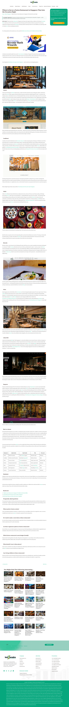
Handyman (39, 699)
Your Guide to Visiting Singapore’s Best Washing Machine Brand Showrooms (29, 632)
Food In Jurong (23, 687)
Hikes (37, 695)
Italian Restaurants (41, 683)
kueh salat (16, 144)
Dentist (22, 691)
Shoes (42, 690)
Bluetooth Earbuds (56, 688)
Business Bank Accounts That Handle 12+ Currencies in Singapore (18, 632)
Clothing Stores (58, 690)
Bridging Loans (28, 703)
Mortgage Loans (18, 703)
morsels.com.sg (8, 251)
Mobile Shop (34, 690)
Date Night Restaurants (28, 685)
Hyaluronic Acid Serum (18, 693)
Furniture (18, 698)
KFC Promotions (54, 669)
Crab (20, 460)
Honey (8, 693)
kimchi (43, 247)
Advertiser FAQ (38, 667)
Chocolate (53, 687)
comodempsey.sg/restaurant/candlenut (12, 147)
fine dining (16, 24)
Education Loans (45, 703)
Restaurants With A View (55, 685)
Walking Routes (33, 695)
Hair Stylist (37, 693)
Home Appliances (45, 688)
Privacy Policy (8, 646)
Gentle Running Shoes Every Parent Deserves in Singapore (19, 604)
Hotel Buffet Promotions (55, 666)
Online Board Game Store (42, 696)
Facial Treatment (34, 691)
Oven (56, 698)
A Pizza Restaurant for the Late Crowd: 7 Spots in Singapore (13, 494)
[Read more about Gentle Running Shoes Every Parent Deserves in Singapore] (19, 599)
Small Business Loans (53, 701)
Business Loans (47, 701)
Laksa (8, 94)
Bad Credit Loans (57, 699)
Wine (24, 685)
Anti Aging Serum (11, 693)
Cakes (51, 687)
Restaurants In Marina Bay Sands (15, 696)
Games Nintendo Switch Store (28, 696)
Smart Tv (11, 699)
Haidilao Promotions (55, 671)
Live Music (42, 695)
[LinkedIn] (13, 670)
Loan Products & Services (23, 701)
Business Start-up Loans (59, 701)
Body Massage (30, 691)
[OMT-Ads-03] (24, 43)
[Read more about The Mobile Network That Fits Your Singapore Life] (8, 626)
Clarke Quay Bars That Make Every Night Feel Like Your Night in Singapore (29, 592)
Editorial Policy (22, 663)
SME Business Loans (9, 703)
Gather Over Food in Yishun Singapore (8, 591)
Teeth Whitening (25, 691)
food (10, 99)
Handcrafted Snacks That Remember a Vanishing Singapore (29, 619)
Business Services (22, 666)
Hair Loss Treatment (40, 691)
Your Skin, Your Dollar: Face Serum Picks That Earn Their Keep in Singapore (40, 605)
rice (5, 97)
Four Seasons (19, 292)
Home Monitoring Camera (20, 699)
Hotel (6, 194)
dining (24, 284)
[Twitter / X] (8, 670)
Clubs (50, 695)
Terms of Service (14, 646)
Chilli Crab (45, 687)
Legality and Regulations (31, 701)
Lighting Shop (53, 696)
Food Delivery (10, 687)
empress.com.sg (14, 393)
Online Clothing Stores (40, 688)
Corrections (21, 664)
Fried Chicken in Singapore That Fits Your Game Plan (19, 579)
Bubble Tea (16, 688)
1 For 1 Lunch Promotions (55, 659)
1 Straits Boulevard (33, 99)
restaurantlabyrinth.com (16, 346)
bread (35, 343)
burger (23, 467)
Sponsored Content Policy (10, 648)
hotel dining (35, 465)
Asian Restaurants (36, 683)
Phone (15, 100)
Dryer (54, 698)
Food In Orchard (18, 687)
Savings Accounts (15, 704)
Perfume (15, 691)
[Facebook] (4, 670)
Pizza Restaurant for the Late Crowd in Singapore (26, 186)
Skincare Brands (23, 693)
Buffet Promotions (54, 667)
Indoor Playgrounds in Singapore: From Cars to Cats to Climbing (8, 606)
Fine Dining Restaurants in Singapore (35, 300)
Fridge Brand (45, 698)
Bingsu (12, 688)
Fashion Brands (34, 688)
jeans (5, 548)
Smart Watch (14, 699)
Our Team (21, 659)
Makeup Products (32, 693)
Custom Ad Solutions (39, 663)
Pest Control (35, 699)
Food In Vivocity (28, 687)
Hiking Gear (39, 695)
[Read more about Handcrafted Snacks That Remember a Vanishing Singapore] (30, 613)
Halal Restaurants (14, 685)
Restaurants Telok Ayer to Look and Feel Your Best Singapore (8, 579)
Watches (52, 688)
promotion (40, 298)
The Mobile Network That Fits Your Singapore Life (8, 631)
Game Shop (22, 696)
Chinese (12, 92)
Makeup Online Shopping (28, 688)
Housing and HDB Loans (33, 703)
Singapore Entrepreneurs (23, 673)
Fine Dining (33, 685)
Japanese (22, 465)
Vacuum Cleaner (40, 698)
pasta (14, 513)
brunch (11, 296)
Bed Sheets (23, 698)
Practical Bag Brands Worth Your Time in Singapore (19, 592)
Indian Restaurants (47, 683)
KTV (34, 696)
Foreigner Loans (48, 699)
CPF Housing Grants (40, 703)
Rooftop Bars (50, 685)
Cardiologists (18, 691)
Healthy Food (58, 691)
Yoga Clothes (44, 693)
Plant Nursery (59, 698)
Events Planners (46, 695)
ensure (41, 484)
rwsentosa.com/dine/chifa (30, 200)
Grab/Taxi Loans (10, 704)
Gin (24, 688)
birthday (42, 329)
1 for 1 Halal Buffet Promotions (56, 658)
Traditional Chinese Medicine (23, 695)
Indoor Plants (49, 696)
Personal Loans (43, 699)
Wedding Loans (50, 703)
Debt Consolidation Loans (12, 701)
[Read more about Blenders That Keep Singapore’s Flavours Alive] (40, 626)
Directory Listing (38, 661)
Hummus (44, 691)
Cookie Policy (20, 646)
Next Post (45, 564)
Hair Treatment (28, 693)
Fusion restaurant (21, 54)
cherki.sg (29, 100)
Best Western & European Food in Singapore (16, 62)
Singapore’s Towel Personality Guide (19, 618)
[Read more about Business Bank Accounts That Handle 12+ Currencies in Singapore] (19, 626)
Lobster (23, 455)
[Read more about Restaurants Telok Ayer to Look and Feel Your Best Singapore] (8, 573)
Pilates (41, 693)
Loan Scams (43, 701)
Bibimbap (37, 687)
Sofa (20, 698)
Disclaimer (25, 646)
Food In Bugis (14, 687)
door (30, 331)
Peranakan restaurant (20, 140)
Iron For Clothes (17, 690)
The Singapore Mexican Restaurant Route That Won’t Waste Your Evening (8, 619)
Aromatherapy (29, 695)
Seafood (32, 683)
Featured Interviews (38, 664)
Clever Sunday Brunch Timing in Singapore (40, 618)
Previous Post (4, 564)
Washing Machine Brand (50, 698)
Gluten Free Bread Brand (52, 691)
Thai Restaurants (59, 683)
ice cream (29, 343)
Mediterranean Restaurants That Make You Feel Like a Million (32, 31)
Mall (12, 340)
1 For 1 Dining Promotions (55, 663)
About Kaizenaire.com (23, 658)
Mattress (26, 698)
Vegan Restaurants (9, 685)
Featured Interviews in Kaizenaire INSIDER (26, 674)
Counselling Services (11, 695)
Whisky (22, 688)
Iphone (22, 690)
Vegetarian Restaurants (20, 685)
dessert (33, 197)
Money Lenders (18, 701)
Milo (20, 462)
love (21, 390)
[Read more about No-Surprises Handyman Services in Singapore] (30, 573)
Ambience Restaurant (45, 685)
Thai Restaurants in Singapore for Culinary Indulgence (34, 394)
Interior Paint (15, 698)
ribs (26, 388)
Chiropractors (17, 695)
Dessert (56, 687)
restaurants (15, 21)
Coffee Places (37, 696)
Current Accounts (20, 704)
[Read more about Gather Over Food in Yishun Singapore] (8, 586)
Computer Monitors (30, 690)
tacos (6, 295)
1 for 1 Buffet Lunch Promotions (56, 664)
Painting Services (10, 698)
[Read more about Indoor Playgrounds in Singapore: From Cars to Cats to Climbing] (8, 599)
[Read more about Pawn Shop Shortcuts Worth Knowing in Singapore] (40, 573)
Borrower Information (38, 701)
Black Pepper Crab (41, 687)
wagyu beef (25, 458)
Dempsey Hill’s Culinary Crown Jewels (32, 149)
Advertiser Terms (18, 648)
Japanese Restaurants (53, 683)
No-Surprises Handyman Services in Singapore (29, 579)
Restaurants (21, 683)
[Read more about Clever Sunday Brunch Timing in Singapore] (40, 613)
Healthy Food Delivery (54, 693)
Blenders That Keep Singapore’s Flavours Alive (40, 631)
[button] (12, 6)
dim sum (8, 195)
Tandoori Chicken (33, 687)
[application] (13, 6)
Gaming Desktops (12, 690)
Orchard (15, 296)
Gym (39, 693)
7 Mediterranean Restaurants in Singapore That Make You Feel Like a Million (15, 493)
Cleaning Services (26, 699)
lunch (7, 26)
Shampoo (12, 691)
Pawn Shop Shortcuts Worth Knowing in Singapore (39, 579)
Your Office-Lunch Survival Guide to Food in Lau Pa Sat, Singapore (40, 592)
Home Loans (14, 703)
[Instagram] (6, 670)
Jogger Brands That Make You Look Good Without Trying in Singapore (29, 604)
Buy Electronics (39, 690)
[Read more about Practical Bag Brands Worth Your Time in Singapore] (19, 586)
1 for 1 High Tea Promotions (56, 661)
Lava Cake (48, 687)
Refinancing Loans (23, 703)
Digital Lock (8, 699)
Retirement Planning (33, 704)
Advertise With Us (38, 658)
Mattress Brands (30, 698)
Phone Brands (25, 690)
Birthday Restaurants (39, 685)
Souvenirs (9, 696)
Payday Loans (52, 699)
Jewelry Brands (8, 691)
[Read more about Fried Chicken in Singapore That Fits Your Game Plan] (19, 573)
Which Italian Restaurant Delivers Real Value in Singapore (12, 496)
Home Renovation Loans (56, 703)
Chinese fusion (32, 386)
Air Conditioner (36, 698)
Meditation (58, 693)
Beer (19, 688)
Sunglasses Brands (53, 690)
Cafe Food (29, 683)
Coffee (14, 688)
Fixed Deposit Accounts (26, 704)
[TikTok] (11, 670)
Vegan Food (47, 691)
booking (19, 236)
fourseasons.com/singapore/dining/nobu (9, 298)
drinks (17, 444)
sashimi (3, 293)
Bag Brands (48, 690)
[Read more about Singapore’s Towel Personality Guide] (19, 613)
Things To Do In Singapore (54, 695)
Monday (28, 99)
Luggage (50, 688)
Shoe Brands (45, 690)
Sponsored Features (38, 659)
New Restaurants (25, 683)
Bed (33, 698)
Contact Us (21, 661)
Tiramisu (12, 247)
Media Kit (37, 666)
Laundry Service (31, 699)
